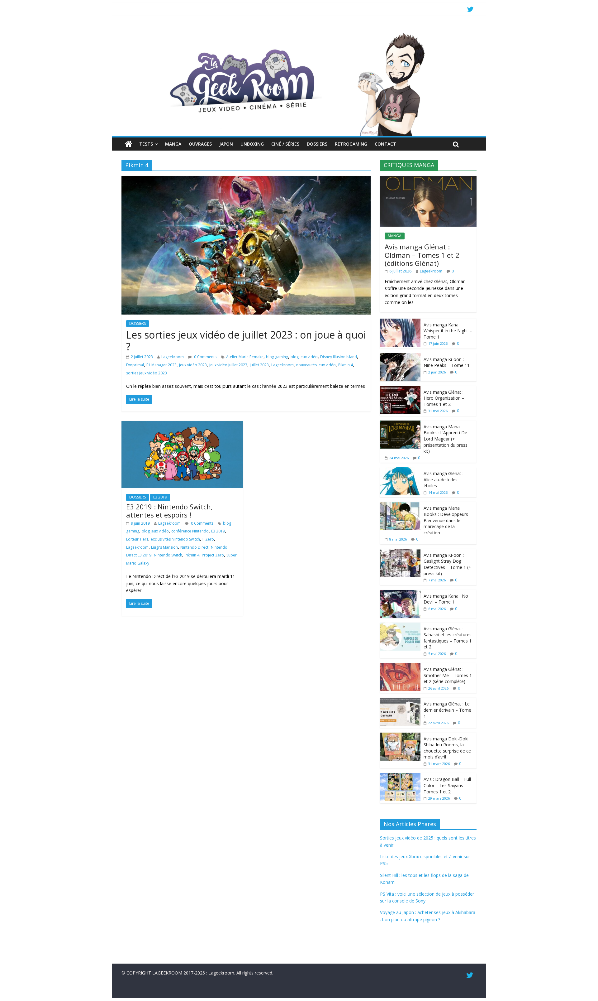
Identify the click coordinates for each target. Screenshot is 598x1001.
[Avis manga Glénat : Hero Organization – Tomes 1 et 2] (400, 389)
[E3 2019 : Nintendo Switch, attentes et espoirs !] (182, 424)
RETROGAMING (351, 144)
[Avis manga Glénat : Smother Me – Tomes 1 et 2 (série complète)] (400, 666)
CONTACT (385, 144)
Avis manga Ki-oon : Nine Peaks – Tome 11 (447, 362)
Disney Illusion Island (338, 356)
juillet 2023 (259, 365)
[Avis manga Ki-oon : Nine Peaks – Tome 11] (400, 356)
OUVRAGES (200, 144)
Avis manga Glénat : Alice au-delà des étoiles (443, 479)
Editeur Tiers (137, 539)
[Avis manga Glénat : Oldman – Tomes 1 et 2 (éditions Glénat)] (428, 179)
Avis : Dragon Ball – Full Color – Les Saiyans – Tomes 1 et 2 (447, 785)
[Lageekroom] (299, 32)
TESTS (146, 144)
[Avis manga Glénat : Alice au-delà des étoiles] (400, 471)
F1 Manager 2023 (161, 365)
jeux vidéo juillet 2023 (228, 365)
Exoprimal (135, 365)
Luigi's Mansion (164, 547)
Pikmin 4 (345, 365)
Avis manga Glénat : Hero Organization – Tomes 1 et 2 (444, 398)
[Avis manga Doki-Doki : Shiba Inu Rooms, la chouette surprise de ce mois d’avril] (400, 736)
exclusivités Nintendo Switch (175, 539)
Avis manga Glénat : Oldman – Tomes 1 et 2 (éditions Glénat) (422, 255)
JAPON (226, 144)
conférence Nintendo (190, 531)
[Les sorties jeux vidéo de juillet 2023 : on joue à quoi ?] (246, 179)
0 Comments (204, 356)
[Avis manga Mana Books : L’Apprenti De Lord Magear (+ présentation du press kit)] (400, 424)
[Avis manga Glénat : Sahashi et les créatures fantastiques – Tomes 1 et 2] (400, 626)
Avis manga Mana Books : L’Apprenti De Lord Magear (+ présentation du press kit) (445, 439)
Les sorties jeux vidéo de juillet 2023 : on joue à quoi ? (246, 340)
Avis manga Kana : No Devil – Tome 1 (446, 599)
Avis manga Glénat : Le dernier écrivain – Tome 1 (447, 710)
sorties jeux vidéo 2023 (146, 373)
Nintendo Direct (194, 547)
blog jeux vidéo (304, 356)
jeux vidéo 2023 (193, 365)
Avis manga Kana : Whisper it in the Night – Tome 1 (448, 331)
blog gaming (277, 356)
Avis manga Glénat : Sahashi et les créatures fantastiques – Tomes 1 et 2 (448, 638)
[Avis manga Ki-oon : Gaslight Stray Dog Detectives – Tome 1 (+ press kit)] (400, 552)
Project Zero (213, 555)
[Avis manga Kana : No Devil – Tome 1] (400, 593)
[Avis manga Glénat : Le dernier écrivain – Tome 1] (400, 701)
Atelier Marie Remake (244, 356)
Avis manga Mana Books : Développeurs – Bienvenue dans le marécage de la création (448, 520)
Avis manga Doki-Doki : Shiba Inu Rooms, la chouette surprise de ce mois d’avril (447, 748)
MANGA (173, 144)
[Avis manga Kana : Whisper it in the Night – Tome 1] (400, 322)
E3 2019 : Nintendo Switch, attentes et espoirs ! (169, 510)
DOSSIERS (317, 144)
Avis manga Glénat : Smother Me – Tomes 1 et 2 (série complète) (448, 675)
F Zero (208, 539)
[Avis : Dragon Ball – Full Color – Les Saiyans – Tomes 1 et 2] (400, 776)
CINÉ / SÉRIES (285, 144)
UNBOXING (252, 144)
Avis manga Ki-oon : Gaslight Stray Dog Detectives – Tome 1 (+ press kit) (447, 564)
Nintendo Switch (168, 555)
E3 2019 (160, 497)
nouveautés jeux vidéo (316, 365)
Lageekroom (172, 356)
